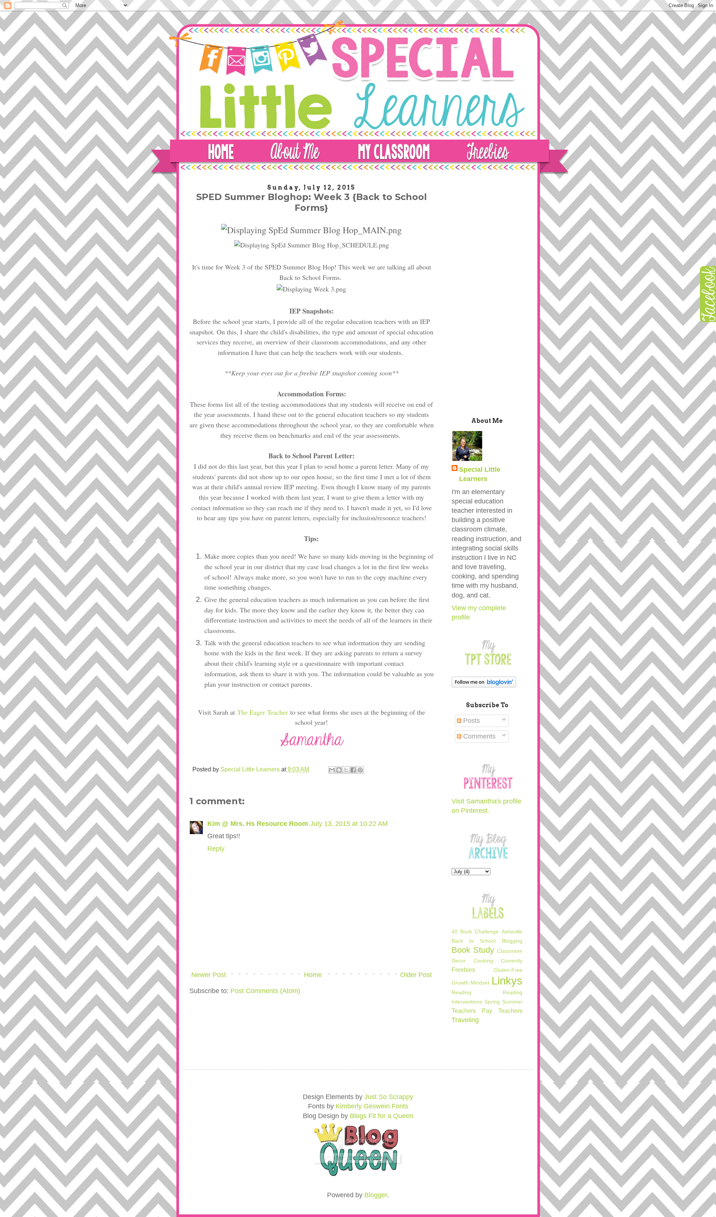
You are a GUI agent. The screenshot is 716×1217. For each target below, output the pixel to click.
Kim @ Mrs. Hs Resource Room (257, 823)
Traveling (465, 1020)
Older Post (416, 975)
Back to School (474, 941)
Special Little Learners (479, 474)
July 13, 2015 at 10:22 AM (349, 823)
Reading (461, 992)
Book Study (473, 950)
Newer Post (208, 975)
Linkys (507, 981)
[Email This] (332, 770)
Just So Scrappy (388, 1097)
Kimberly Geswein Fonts (372, 1106)
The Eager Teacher (262, 712)
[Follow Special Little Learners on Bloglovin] (484, 685)
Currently (511, 961)
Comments (478, 736)
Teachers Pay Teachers (487, 1010)
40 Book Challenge (475, 931)
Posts (470, 720)
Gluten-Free (508, 970)
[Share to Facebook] (353, 770)
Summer (512, 1002)
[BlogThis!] (339, 770)
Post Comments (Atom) (265, 991)
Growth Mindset (471, 983)
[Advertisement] (487, 294)
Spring (492, 1002)
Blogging (512, 941)
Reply (215, 848)
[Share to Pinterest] (360, 770)
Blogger (375, 1195)
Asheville (512, 931)
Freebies (463, 969)
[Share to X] (346, 770)
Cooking (483, 961)
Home (313, 975)
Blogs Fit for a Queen (381, 1116)
